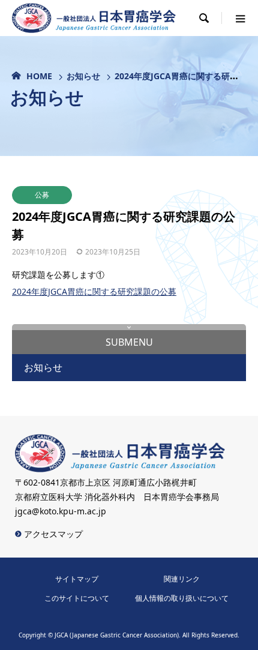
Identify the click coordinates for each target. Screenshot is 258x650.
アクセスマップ (52, 534)
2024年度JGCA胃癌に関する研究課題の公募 (94, 291)
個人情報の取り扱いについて (182, 598)
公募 (42, 195)
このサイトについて (76, 598)
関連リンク (182, 579)
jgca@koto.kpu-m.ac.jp (60, 511)
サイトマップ (76, 579)
